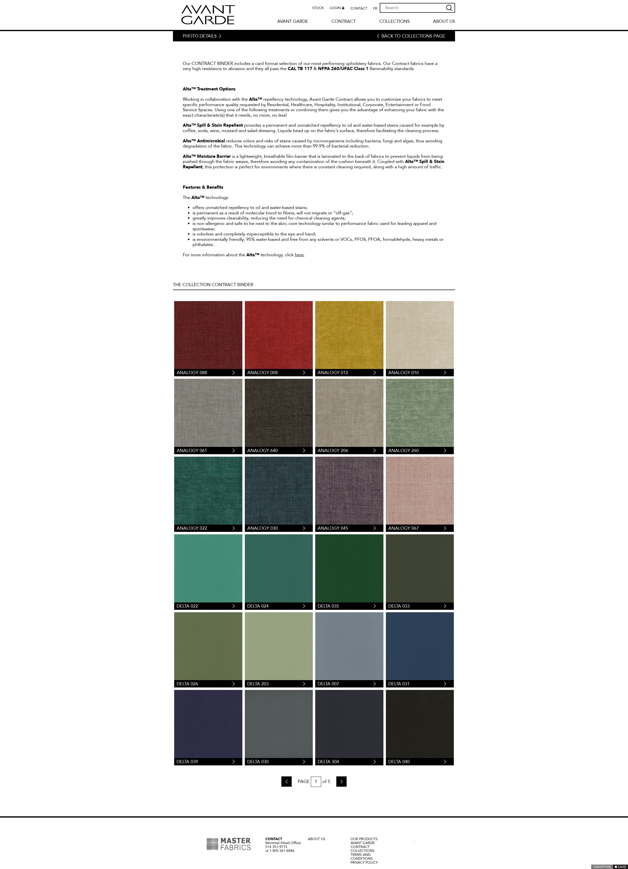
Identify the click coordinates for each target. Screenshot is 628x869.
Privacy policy (364, 862)
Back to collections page (413, 36)
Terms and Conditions (362, 856)
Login (335, 8)
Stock (318, 8)
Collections (394, 21)
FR (375, 9)
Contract (343, 21)
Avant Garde (292, 21)
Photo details (200, 36)
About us (444, 21)
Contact (359, 9)
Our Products (364, 839)
